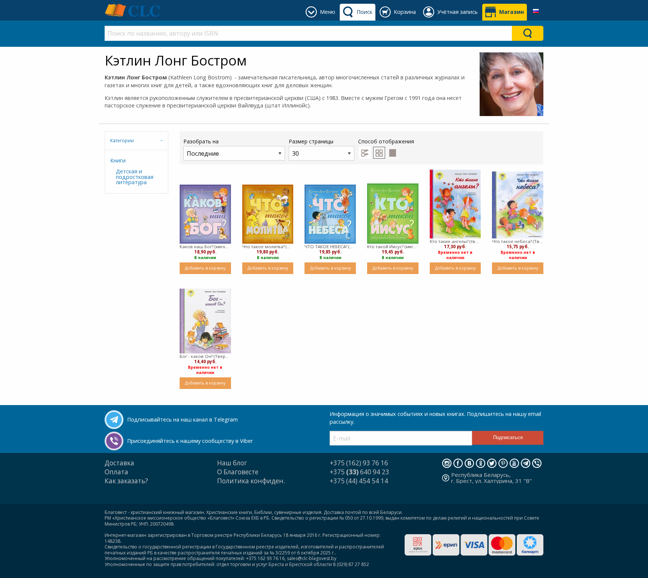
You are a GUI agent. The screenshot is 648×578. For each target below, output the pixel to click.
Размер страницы (311, 141)
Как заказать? (126, 481)
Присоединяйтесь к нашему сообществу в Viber (190, 440)
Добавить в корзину (205, 268)
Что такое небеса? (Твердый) (517, 241)
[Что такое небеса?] (517, 204)
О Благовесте (237, 472)
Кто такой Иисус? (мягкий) (392, 246)
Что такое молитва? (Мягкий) (268, 246)
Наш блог (232, 463)
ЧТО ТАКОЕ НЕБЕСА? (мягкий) (330, 246)
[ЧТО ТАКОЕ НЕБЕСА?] (330, 214)
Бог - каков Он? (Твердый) (205, 356)
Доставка (119, 463)
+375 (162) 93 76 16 (359, 463)
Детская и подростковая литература (134, 177)
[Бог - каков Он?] (205, 321)
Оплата (116, 472)
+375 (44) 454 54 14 (359, 481)
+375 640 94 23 (359, 472)
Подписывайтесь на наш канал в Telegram (182, 419)
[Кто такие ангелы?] (455, 204)
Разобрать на (201, 141)
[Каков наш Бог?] (205, 214)
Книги (118, 160)
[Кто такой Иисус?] (392, 213)
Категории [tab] (122, 140)
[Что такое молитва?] (268, 214)
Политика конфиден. (251, 481)
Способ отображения (386, 141)
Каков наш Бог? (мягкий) (205, 246)
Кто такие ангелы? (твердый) (455, 241)
